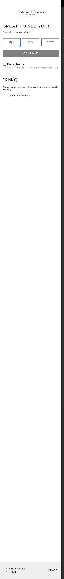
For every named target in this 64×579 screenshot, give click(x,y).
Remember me (16, 64)
